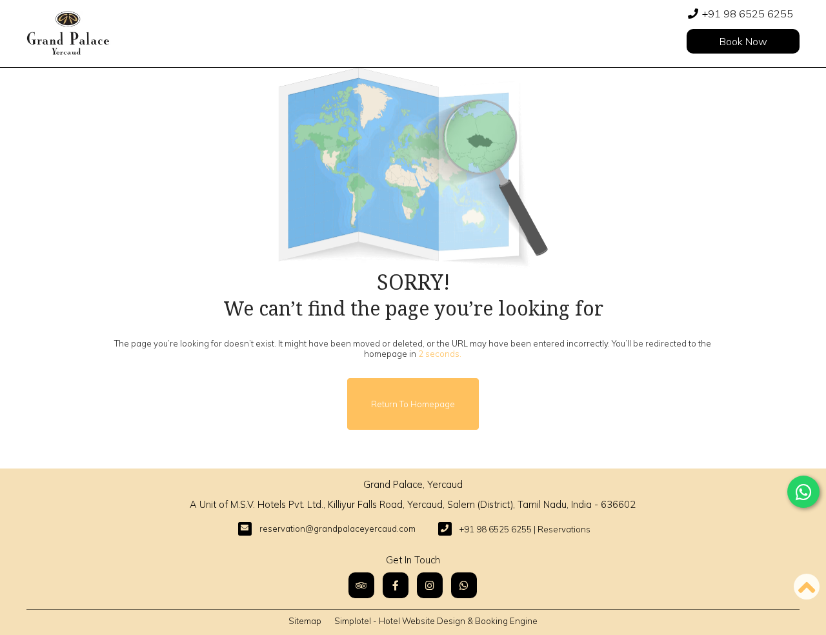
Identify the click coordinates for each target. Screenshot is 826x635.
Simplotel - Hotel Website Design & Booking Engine (436, 621)
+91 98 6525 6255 (747, 13)
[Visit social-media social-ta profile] (361, 585)
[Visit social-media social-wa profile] (464, 585)
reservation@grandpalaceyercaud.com (337, 528)
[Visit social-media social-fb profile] (395, 585)
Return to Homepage (413, 404)
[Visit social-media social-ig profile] (430, 585)
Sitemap (304, 621)
